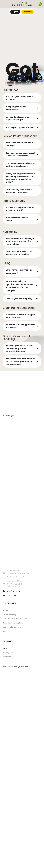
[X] (9, 595)
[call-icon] (40, 4)
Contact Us (7, 657)
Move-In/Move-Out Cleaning (15, 619)
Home (5, 610)
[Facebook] (15, 595)
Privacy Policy (9, 652)
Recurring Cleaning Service (14, 623)
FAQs (5, 648)
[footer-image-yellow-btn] (22, 742)
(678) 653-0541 (14, 591)
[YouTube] (4, 595)
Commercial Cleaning (12, 627)
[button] (3, 4)
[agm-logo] (22, 4)
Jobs (5, 631)
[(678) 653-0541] (5, 591)
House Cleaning (9, 615)
